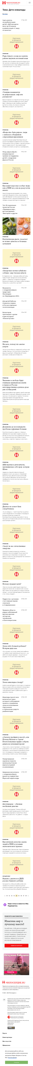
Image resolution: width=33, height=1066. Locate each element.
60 (7, 895)
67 (23, 895)
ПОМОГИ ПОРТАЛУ (16, 945)
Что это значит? (12, 1057)
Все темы (5, 14)
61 (9, 895)
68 (26, 895)
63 (14, 895)
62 (11, 895)
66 (21, 895)
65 (18, 895)
